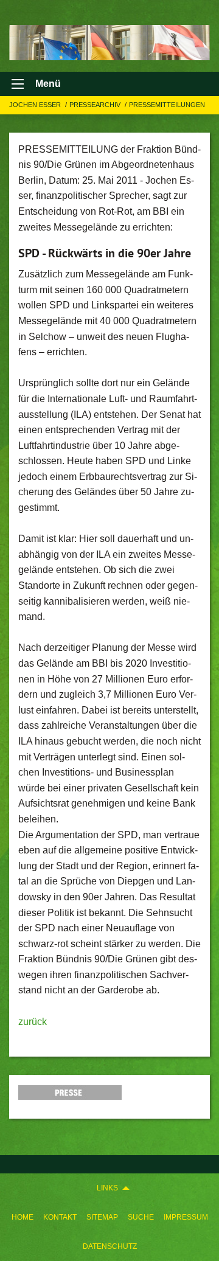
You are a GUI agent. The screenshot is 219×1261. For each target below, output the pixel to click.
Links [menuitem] (107, 1188)
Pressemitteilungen (167, 104)
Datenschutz (110, 1246)
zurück (32, 1021)
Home (22, 1217)
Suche (141, 1217)
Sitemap (102, 1217)
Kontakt (60, 1217)
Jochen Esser (36, 104)
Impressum (186, 1217)
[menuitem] (22, 1217)
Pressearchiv (95, 104)
